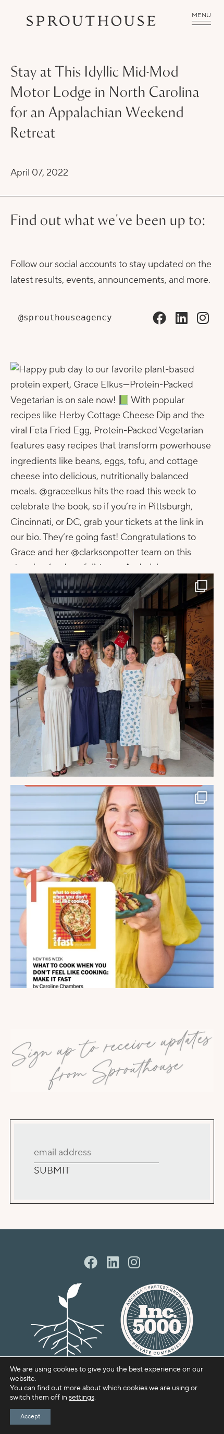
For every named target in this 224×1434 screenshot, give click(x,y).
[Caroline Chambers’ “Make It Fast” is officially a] (112, 886)
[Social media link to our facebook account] (159, 319)
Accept (30, 1416)
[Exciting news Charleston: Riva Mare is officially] (112, 675)
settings (81, 1397)
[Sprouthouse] (91, 21)
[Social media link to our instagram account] (203, 319)
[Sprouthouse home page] (67, 1320)
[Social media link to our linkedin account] (182, 319)
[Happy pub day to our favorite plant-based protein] (112, 463)
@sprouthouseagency (65, 317)
